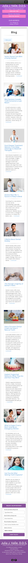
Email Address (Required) (10, 515)
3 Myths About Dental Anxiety (12, 240)
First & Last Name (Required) (11, 509)
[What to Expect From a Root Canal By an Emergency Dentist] (14, 415)
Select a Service (8, 527)
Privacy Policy (15, 553)
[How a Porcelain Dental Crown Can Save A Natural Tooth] (14, 317)
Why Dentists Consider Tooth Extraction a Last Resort (13, 101)
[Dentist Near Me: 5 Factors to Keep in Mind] (14, 185)
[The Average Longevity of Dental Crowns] (14, 274)
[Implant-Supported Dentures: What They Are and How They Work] (14, 364)
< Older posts (8, 40)
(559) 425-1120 (14, 11)
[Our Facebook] (15, 560)
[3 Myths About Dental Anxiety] (14, 229)
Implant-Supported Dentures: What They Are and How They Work (13, 376)
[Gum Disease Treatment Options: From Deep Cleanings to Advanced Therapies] (14, 135)
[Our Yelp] (12, 560)
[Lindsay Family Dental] (14, 6)
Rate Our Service (14, 16)
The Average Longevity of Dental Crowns (13, 284)
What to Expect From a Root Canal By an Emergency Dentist (12, 427)
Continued (19, 76)
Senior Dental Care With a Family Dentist (13, 57)
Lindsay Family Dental (6, 2)
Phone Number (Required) (10, 521)
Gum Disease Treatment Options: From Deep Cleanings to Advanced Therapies (13, 147)
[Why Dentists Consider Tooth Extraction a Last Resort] (14, 89)
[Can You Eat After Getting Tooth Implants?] (14, 463)
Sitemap (20, 553)
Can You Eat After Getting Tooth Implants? (13, 474)
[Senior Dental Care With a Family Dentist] (14, 48)
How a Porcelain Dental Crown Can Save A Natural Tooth (13, 328)
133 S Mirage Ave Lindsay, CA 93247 (14, 23)
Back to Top (8, 553)
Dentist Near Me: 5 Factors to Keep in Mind (13, 196)
